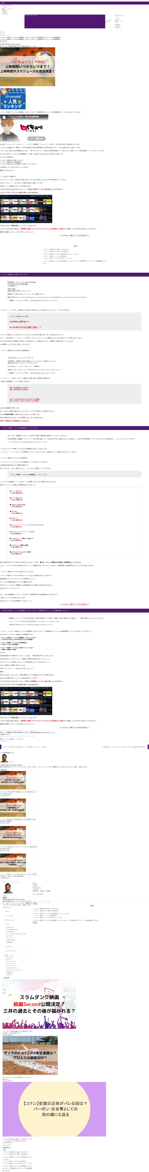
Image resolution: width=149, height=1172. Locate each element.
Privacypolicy (37, 888)
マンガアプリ (9, 946)
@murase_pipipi (54, 621)
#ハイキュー (28, 294)
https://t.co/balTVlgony (96, 618)
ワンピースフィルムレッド (15, 970)
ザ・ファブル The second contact (16, 934)
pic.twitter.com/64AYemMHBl (125, 439)
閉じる (35, 903)
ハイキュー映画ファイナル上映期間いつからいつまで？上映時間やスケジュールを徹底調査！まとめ (17, 1168)
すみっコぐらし (11, 963)
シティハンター (11, 961)
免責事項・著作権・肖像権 (41, 891)
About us (5, 14)
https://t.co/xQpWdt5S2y (39, 297)
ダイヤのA (10, 936)
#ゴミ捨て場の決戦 (53, 297)
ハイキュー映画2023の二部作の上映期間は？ (56, 251)
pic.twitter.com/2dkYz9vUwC (52, 369)
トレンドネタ (9, 915)
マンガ (7, 924)
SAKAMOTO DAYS (12, 929)
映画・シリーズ (10, 955)
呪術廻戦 (9, 942)
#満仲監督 (32, 621)
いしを (11, 762)
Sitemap (35, 884)
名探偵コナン (11, 972)
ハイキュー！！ (5, 42)
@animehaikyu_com (42, 621)
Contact (35, 886)
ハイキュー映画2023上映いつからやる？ (56, 249)
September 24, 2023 (51, 300)
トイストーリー (11, 965)
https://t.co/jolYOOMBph (23, 297)
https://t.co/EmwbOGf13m (29, 363)
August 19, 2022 (50, 373)
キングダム (10, 957)
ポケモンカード (10, 920)
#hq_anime (63, 297)
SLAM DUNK (11, 931)
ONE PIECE (10, 927)
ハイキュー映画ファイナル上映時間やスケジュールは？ (61, 254)
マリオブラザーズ (12, 968)
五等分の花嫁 (11, 940)
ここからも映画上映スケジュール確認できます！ (18, 582)
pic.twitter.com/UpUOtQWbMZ (77, 297)
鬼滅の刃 (9, 974)
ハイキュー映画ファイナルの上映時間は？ (55, 256)
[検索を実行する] (19, 882)
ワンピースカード (10, 951)
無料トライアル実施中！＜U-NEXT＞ (12, 739)
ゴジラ (9, 959)
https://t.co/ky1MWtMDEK (26, 369)
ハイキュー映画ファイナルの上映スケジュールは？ (58, 258)
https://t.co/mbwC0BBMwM (58, 435)
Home (34, 883)
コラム (7, 911)
